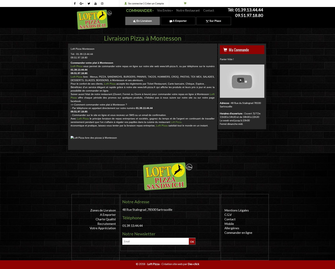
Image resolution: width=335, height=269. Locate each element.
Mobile (229, 224)
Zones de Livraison (103, 210)
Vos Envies (164, 10)
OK (192, 241)
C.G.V (228, 215)
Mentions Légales (236, 210)
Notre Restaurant (188, 10)
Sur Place (215, 20)
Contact (208, 10)
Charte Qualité (106, 219)
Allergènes (231, 228)
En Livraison (144, 20)
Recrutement (106, 224)
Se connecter (135, 3)
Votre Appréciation (103, 228)
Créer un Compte (154, 3)
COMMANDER (139, 10)
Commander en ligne (238, 232)
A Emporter (179, 20)
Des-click (193, 264)
